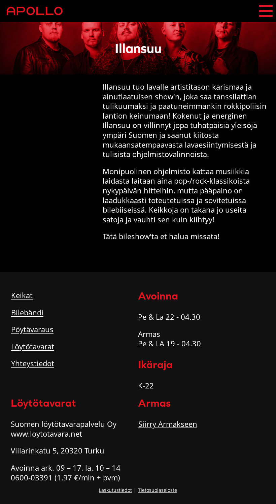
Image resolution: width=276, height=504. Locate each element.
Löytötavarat (32, 346)
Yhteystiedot (32, 363)
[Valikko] (266, 11)
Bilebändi (27, 312)
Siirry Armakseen (167, 424)
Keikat (22, 295)
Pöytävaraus (32, 329)
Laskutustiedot (115, 490)
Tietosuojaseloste (157, 490)
